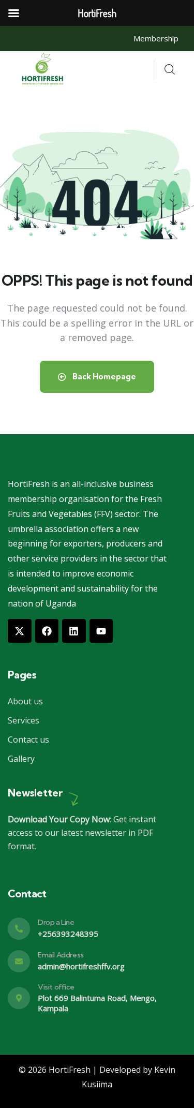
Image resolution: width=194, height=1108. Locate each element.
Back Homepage (103, 376)
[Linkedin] (74, 631)
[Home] (44, 69)
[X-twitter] (20, 631)
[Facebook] (47, 631)
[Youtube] (101, 631)
